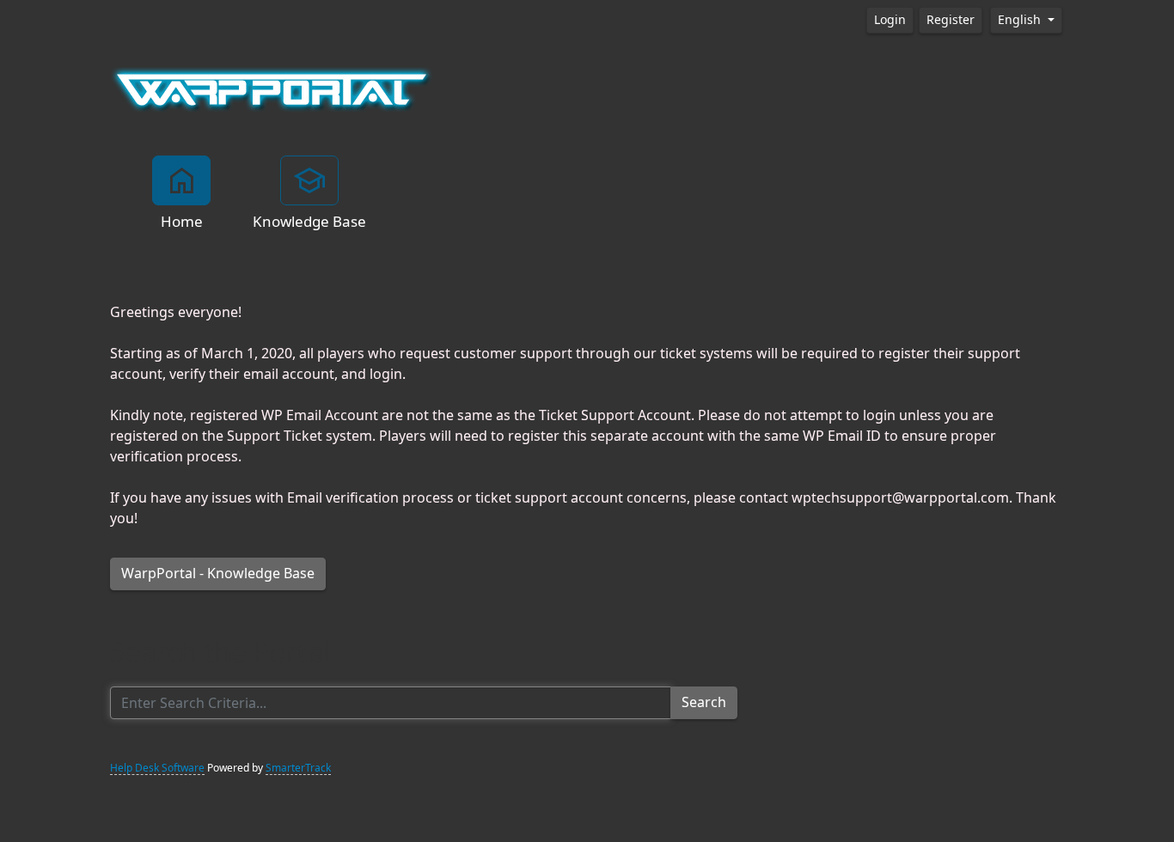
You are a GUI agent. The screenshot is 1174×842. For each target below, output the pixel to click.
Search (704, 702)
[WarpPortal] (271, 88)
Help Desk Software (157, 768)
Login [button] (890, 20)
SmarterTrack (298, 768)
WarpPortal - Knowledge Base (218, 573)
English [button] (1021, 20)
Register (950, 20)
